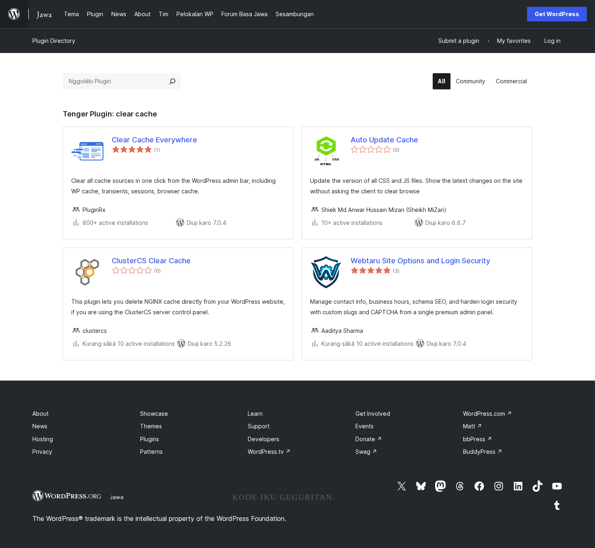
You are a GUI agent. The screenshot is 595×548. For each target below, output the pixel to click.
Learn (255, 413)
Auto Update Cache (384, 139)
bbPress (477, 439)
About (40, 413)
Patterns (151, 451)
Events (364, 426)
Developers (263, 439)
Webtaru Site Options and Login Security (420, 260)
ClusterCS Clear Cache (151, 260)
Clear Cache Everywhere (154, 139)
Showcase (154, 413)
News (39, 426)
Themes (151, 426)
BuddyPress (482, 451)
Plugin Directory (53, 40)
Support (259, 426)
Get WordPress (557, 14)
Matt (472, 426)
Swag (366, 451)
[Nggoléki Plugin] (172, 81)
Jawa (116, 497)
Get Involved (372, 413)
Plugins (149, 439)
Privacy (42, 451)
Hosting (42, 439)
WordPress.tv (269, 451)
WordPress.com (487, 413)
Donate (368, 439)
